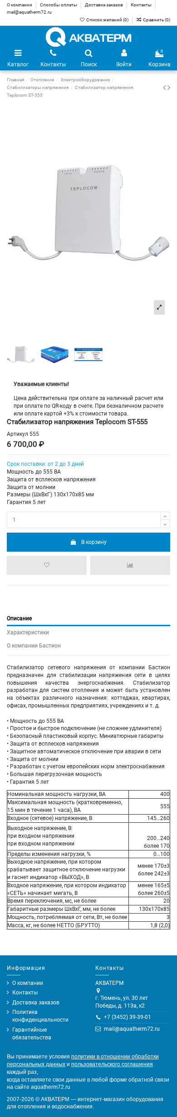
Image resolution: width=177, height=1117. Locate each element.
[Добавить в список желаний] (47, 565)
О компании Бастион (34, 646)
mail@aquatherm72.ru (29, 12)
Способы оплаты (59, 5)
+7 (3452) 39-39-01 (127, 1017)
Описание (19, 618)
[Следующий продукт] (168, 87)
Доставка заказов (104, 5)
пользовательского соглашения (112, 1064)
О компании (20, 5)
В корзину (94, 542)
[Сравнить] (130, 565)
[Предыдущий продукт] (165, 87)
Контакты (141, 5)
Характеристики (28, 632)
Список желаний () (107, 20)
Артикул (17, 434)
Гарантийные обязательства (31, 1034)
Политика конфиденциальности (40, 1016)
